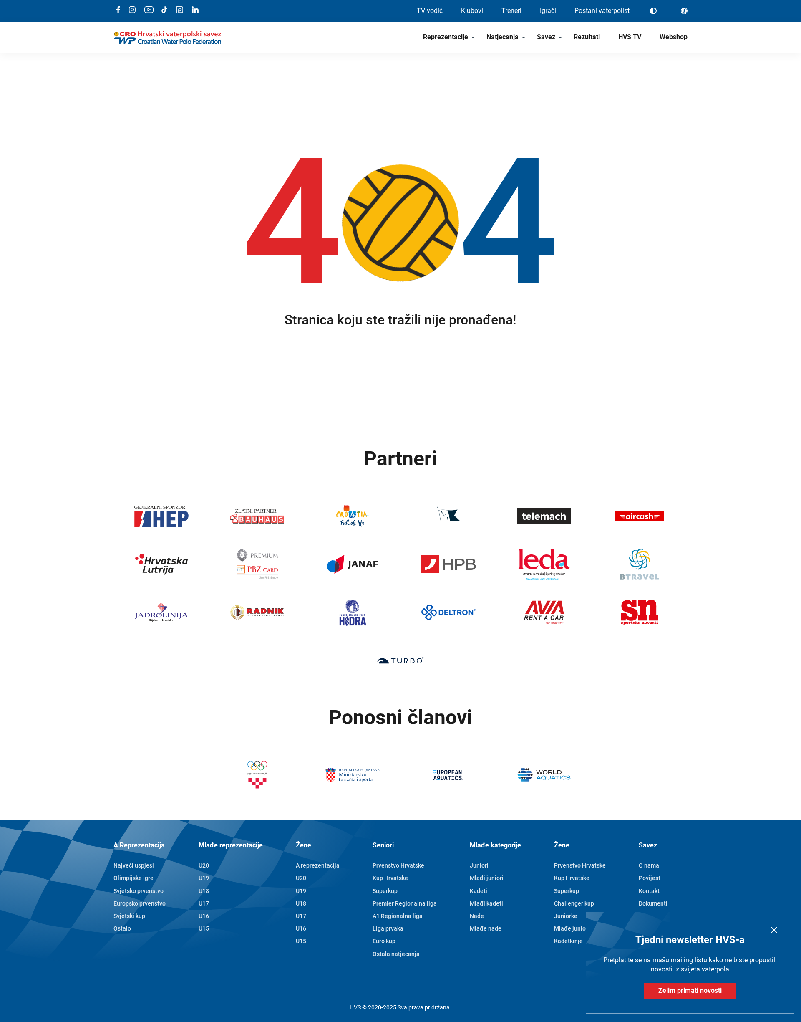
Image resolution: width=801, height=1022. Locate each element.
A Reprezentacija (139, 845)
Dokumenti (653, 903)
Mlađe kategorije (495, 845)
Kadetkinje (568, 941)
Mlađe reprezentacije (231, 845)
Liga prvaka (388, 928)
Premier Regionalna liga (405, 903)
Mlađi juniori (487, 878)
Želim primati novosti (690, 990)
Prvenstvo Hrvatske (398, 865)
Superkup (385, 891)
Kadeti (478, 891)
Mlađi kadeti (486, 903)
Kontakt (649, 891)
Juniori (479, 865)
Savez (546, 37)
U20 (204, 865)
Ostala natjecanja (396, 954)
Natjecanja (502, 37)
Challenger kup (574, 903)
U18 (204, 891)
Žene (303, 845)
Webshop (674, 37)
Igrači (548, 11)
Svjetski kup (129, 916)
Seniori (383, 845)
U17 (204, 903)
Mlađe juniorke (574, 928)
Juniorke (565, 916)
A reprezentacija (318, 865)
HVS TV (629, 37)
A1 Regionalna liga (398, 916)
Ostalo (122, 928)
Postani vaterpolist (602, 11)
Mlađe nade (485, 928)
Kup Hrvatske (390, 878)
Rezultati (587, 37)
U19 (204, 878)
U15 (204, 928)
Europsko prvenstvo (139, 903)
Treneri (511, 11)
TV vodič (430, 11)
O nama (649, 865)
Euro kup (384, 941)
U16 (204, 916)
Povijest (649, 878)
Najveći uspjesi (133, 865)
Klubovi (472, 11)
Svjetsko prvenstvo (138, 891)
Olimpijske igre (133, 878)
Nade (477, 916)
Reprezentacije (445, 37)
